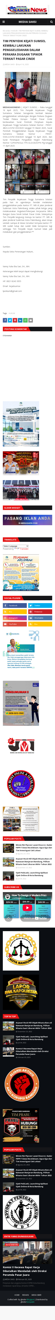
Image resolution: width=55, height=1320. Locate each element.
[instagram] (15, 617)
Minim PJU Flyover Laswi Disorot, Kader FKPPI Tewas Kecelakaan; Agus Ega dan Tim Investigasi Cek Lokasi (34, 848)
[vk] (40, 617)
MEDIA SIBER (36, 1295)
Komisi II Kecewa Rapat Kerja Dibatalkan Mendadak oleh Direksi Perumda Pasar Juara (32, 1051)
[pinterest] (40, 611)
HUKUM (14, 31)
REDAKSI (25, 1295)
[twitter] (40, 605)
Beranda (6, 31)
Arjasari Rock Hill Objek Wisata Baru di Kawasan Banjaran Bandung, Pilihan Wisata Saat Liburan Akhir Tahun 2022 (34, 861)
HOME (17, 1295)
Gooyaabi (30, 1302)
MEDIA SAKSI (28, 22)
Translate (24, 548)
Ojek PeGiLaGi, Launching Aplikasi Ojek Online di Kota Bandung (32, 874)
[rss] (15, 611)
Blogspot (30, 1299)
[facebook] (15, 605)
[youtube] (15, 624)
